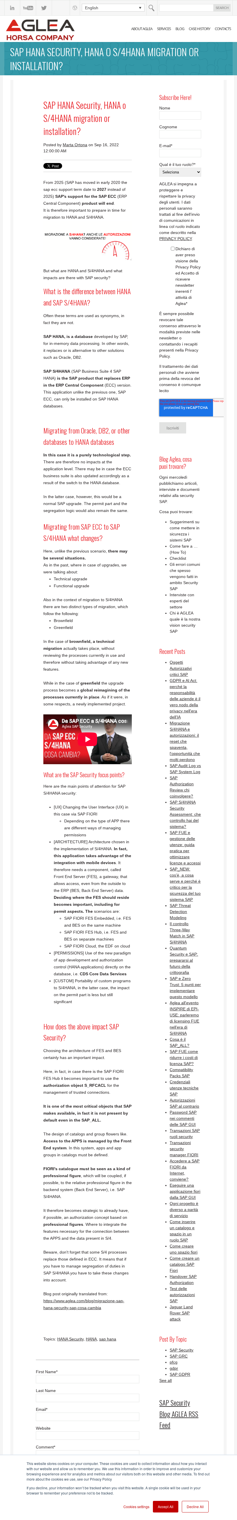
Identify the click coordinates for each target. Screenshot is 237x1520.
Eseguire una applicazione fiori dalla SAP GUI (185, 1191)
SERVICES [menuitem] (164, 28)
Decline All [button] (195, 1506)
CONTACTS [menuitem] (223, 28)
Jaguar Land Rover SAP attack (181, 1313)
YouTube (28, 7)
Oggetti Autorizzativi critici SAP (181, 668)
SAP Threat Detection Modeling (180, 911)
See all (165, 1380)
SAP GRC (179, 1356)
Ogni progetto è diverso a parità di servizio (184, 1209)
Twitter (44, 7)
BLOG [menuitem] (179, 28)
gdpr (174, 1368)
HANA (91, 1339)
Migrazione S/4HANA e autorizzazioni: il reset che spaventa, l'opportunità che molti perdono (185, 741)
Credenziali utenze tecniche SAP (184, 1088)
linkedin (12, 7)
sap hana (107, 1339)
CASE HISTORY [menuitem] (199, 28)
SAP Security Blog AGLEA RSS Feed (178, 1413)
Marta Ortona (75, 144)
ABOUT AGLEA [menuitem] (141, 28)
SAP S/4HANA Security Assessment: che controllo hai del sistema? (185, 814)
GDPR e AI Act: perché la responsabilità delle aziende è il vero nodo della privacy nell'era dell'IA (185, 698)
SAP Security (181, 1350)
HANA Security (70, 1339)
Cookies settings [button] (136, 1506)
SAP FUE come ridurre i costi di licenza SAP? (184, 1057)
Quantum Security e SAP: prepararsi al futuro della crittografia (184, 960)
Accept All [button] (165, 1506)
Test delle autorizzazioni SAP (182, 1294)
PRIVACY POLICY (175, 238)
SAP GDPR (180, 1374)
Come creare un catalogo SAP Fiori (184, 1264)
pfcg (173, 1362)
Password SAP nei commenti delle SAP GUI (183, 1118)
